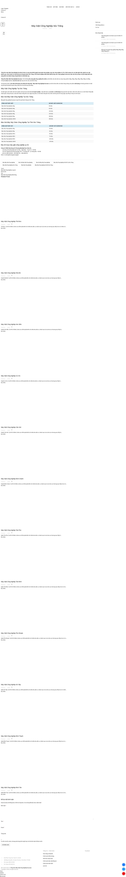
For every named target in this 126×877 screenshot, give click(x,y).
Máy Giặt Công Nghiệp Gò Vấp (11, 684)
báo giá (56, 93)
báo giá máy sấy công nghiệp (43, 162)
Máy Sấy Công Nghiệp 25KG (8, 133)
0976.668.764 (17, 153)
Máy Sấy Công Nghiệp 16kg (8, 128)
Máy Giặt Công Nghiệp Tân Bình (11, 581)
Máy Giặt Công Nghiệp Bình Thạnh (12, 736)
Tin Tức (47, 22)
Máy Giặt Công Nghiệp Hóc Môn (11, 324)
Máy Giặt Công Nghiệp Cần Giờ (11, 427)
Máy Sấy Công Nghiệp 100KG (9, 141)
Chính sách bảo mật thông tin (50, 861)
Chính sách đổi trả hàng (48, 856)
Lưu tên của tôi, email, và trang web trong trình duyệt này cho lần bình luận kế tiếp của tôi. (21, 841)
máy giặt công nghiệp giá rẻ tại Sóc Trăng (63, 162)
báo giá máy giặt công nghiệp (25, 162)
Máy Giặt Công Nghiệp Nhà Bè (11, 273)
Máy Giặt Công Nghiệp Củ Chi (10, 376)
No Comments (112, 39)
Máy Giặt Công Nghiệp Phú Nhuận (12, 633)
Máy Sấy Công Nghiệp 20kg (8, 131)
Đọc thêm (3, 228)
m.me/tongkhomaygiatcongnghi (11, 154)
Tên (2, 821)
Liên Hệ (45, 866)
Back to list (3, 171)
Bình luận (3, 805)
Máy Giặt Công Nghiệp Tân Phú (11, 530)
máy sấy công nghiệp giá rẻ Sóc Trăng (44, 165)
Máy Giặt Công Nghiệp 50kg (8, 116)
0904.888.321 (24, 153)
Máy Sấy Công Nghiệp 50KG (8, 138)
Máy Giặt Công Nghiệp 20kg (8, 108)
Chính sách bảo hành (48, 863)
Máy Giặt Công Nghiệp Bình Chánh (12, 479)
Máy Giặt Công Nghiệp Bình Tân (11, 787)
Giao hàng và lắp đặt (48, 853)
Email (2, 827)
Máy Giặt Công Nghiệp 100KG (9, 118)
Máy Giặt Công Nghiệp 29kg (8, 113)
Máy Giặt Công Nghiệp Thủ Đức (11, 221)
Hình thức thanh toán (48, 858)
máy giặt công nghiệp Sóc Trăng (10, 165)
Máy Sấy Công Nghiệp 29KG (8, 136)
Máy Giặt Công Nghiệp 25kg (8, 111)
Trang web (3, 833)
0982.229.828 (9, 153)
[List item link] (21, 861)
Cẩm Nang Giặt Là (99, 25)
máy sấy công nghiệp (26, 165)
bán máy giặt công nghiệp (9, 162)
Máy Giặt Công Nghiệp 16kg (8, 106)
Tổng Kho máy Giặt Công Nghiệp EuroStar (11, 72)
